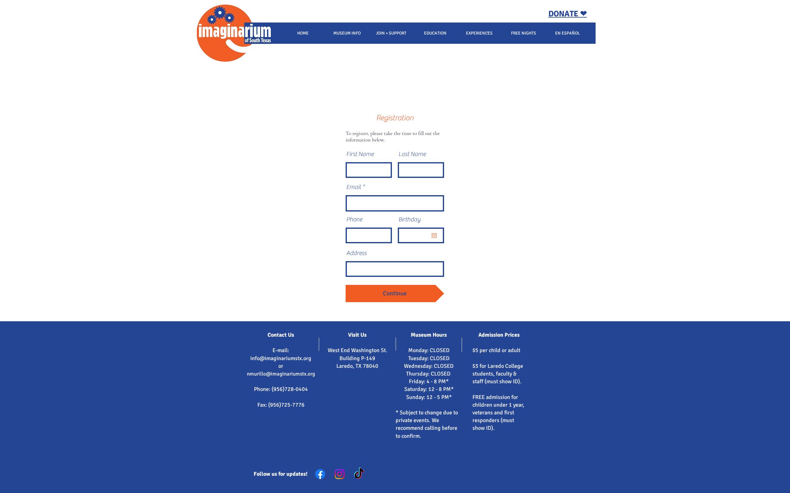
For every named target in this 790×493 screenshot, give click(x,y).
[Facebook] (320, 474)
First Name (360, 154)
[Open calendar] (434, 235)
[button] (347, 33)
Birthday (409, 219)
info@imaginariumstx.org (280, 358)
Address (356, 253)
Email (353, 187)
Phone (354, 219)
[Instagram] (339, 474)
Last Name (412, 154)
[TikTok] (359, 474)
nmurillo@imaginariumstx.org (281, 374)
